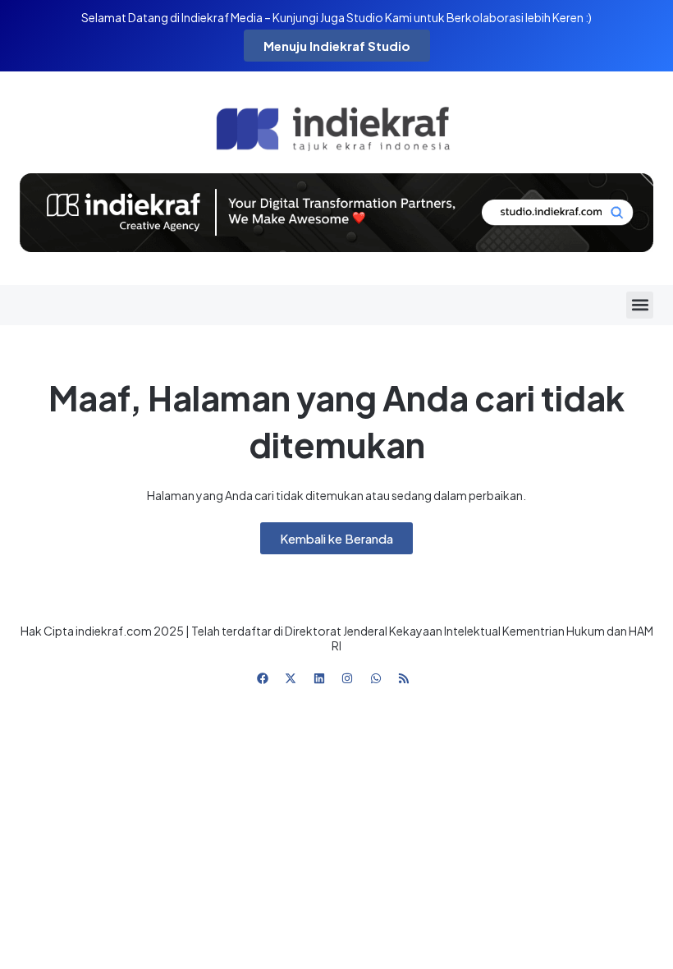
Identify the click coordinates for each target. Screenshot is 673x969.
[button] (639, 305)
